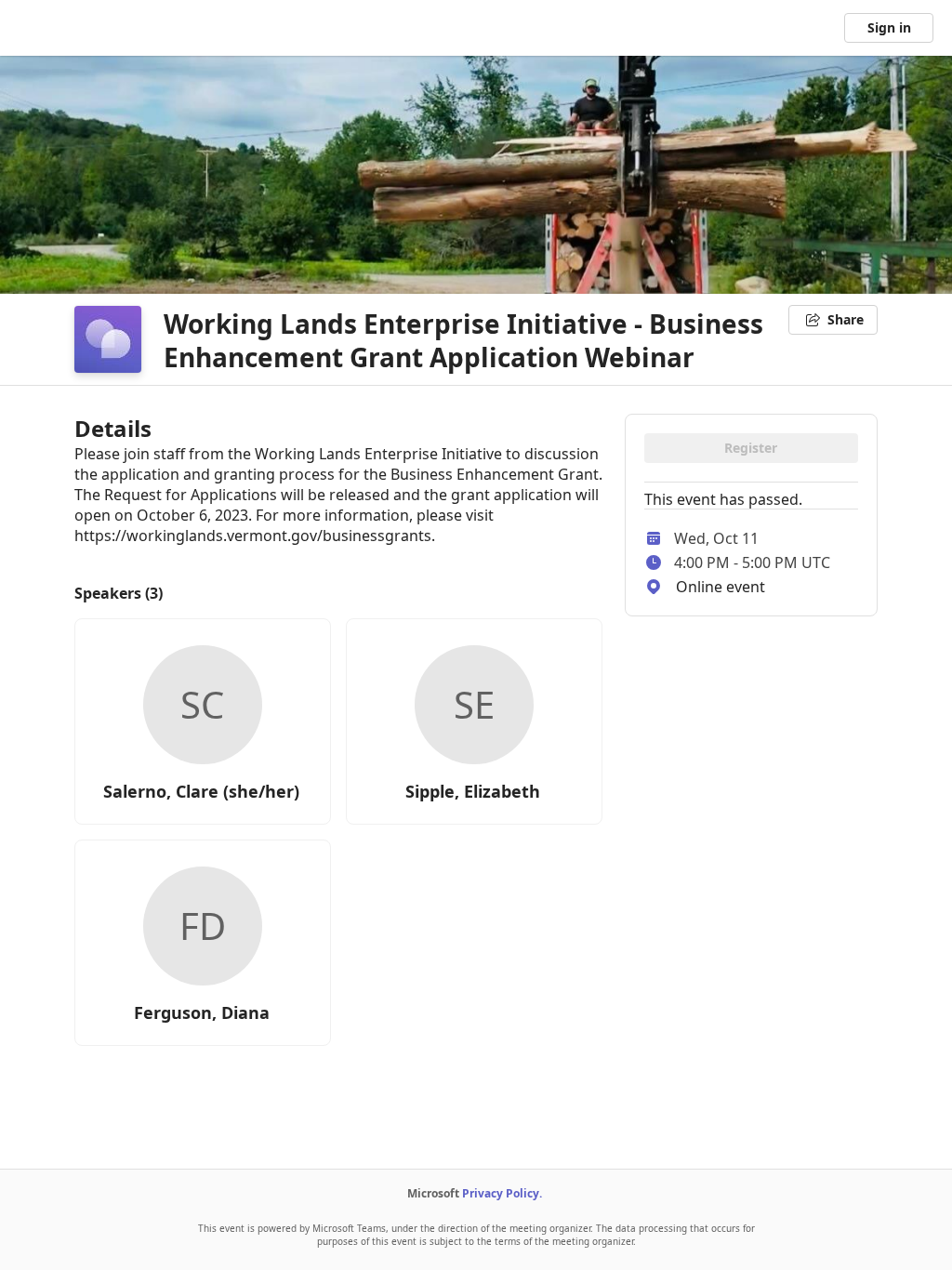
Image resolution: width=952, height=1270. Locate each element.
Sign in (889, 27)
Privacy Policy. (502, 1193)
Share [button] (845, 319)
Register (750, 447)
